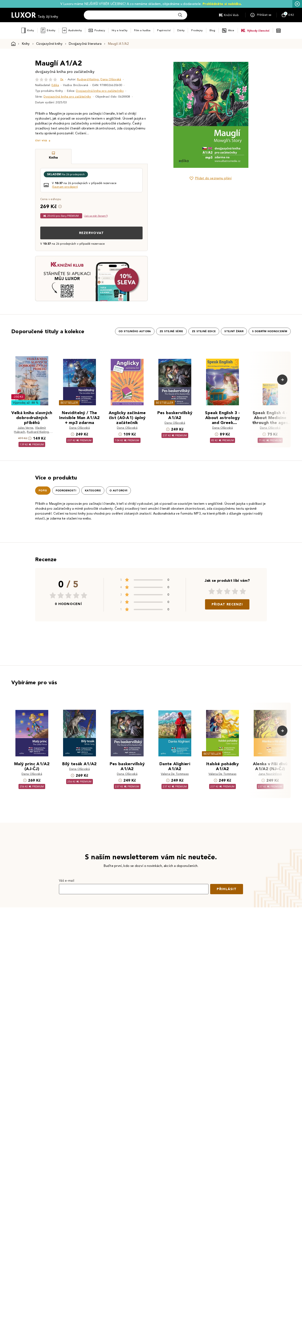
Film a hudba (142, 30)
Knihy (30, 30)
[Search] (180, 15)
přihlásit (226, 889)
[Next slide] (257, 115)
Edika (55, 85)
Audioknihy (75, 30)
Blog (212, 30)
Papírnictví (164, 30)
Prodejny (197, 30)
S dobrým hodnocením (269, 331)
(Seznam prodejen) (65, 187)
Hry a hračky (119, 30)
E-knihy (51, 30)
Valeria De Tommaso (175, 774)
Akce (231, 30)
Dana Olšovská (110, 79)
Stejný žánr (233, 331)
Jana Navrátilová (270, 774)
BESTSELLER (69, 402)
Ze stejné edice (204, 331)
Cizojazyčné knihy (49, 44)
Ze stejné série (171, 331)
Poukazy (100, 30)
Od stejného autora (135, 331)
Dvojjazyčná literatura (85, 44)
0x (61, 79)
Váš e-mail (66, 881)
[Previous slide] (164, 115)
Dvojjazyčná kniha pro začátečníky (100, 91)
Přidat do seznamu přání (213, 178)
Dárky (180, 30)
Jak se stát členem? (96, 215)
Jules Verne (25, 428)
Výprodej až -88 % (26, 402)
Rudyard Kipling (88, 79)
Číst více (41, 140)
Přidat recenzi (227, 604)
